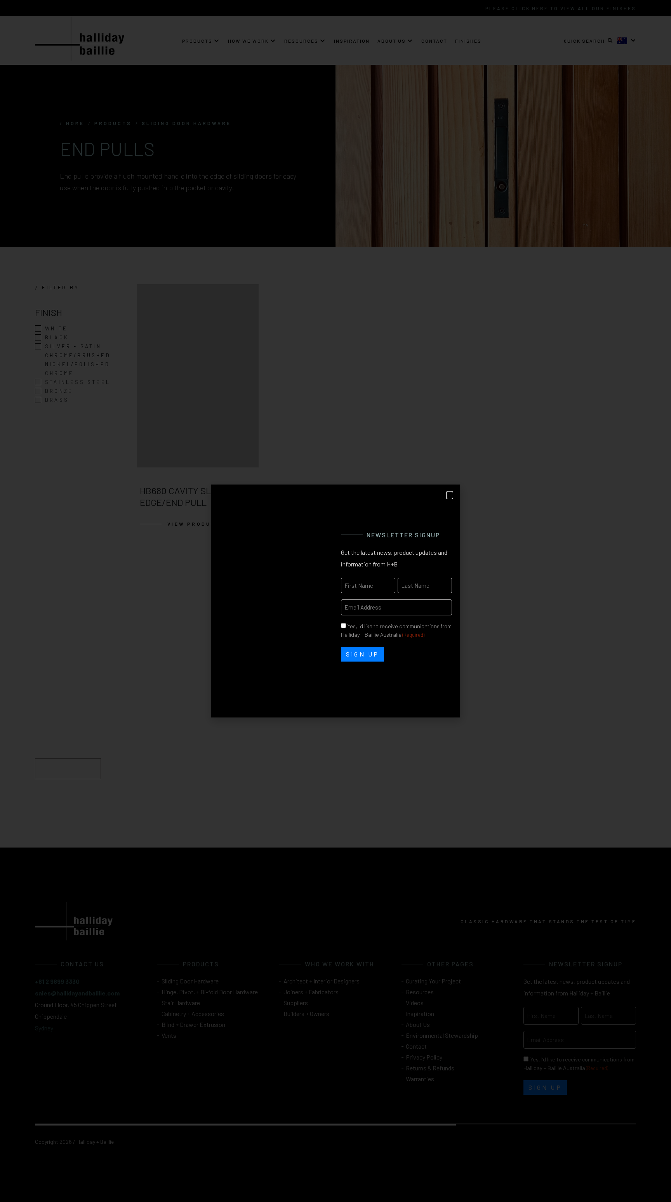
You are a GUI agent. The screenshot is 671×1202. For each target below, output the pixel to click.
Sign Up (362, 654)
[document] (335, 601)
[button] (449, 495)
